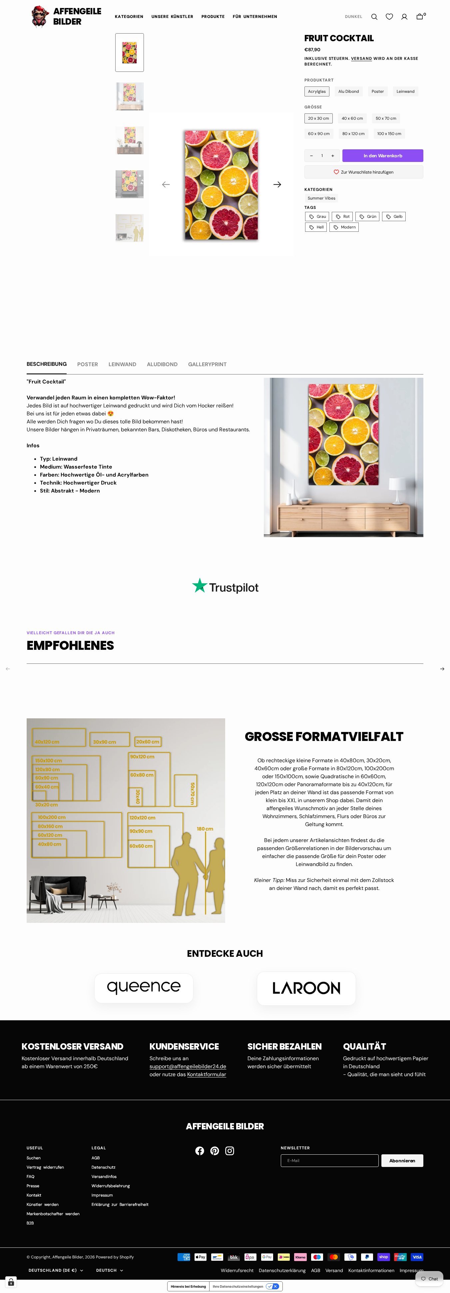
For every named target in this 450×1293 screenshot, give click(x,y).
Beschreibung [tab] (47, 363)
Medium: (52, 466)
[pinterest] (215, 1151)
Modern (348, 227)
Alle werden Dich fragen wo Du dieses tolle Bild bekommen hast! (105, 421)
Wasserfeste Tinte (88, 466)
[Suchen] (374, 17)
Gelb (398, 216)
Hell (320, 227)
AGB (315, 1270)
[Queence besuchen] (144, 988)
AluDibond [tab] (162, 364)
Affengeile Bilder (67, 1257)
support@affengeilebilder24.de (188, 1066)
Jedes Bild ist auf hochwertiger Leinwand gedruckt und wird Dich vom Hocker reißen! (130, 405)
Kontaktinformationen (371, 1270)
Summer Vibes (321, 198)
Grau (321, 216)
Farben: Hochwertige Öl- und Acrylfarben (94, 474)
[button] (419, 17)
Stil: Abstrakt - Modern (70, 490)
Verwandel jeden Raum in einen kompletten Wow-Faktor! (101, 397)
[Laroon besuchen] (306, 988)
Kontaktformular (206, 1074)
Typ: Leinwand (58, 458)
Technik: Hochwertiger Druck (78, 482)
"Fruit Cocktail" (46, 381)
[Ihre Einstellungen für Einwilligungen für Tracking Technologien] (11, 1282)
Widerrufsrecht (237, 1270)
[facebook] (200, 1151)
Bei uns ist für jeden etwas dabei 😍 (70, 413)
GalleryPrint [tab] (207, 364)
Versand (361, 58)
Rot (346, 216)
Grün (371, 216)
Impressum (411, 1270)
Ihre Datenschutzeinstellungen (238, 1286)
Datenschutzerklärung (282, 1270)
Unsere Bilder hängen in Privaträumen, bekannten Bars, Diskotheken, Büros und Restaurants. (139, 429)
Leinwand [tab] (122, 364)
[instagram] (229, 1151)
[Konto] (404, 17)
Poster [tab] (87, 364)
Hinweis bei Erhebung (188, 1286)
